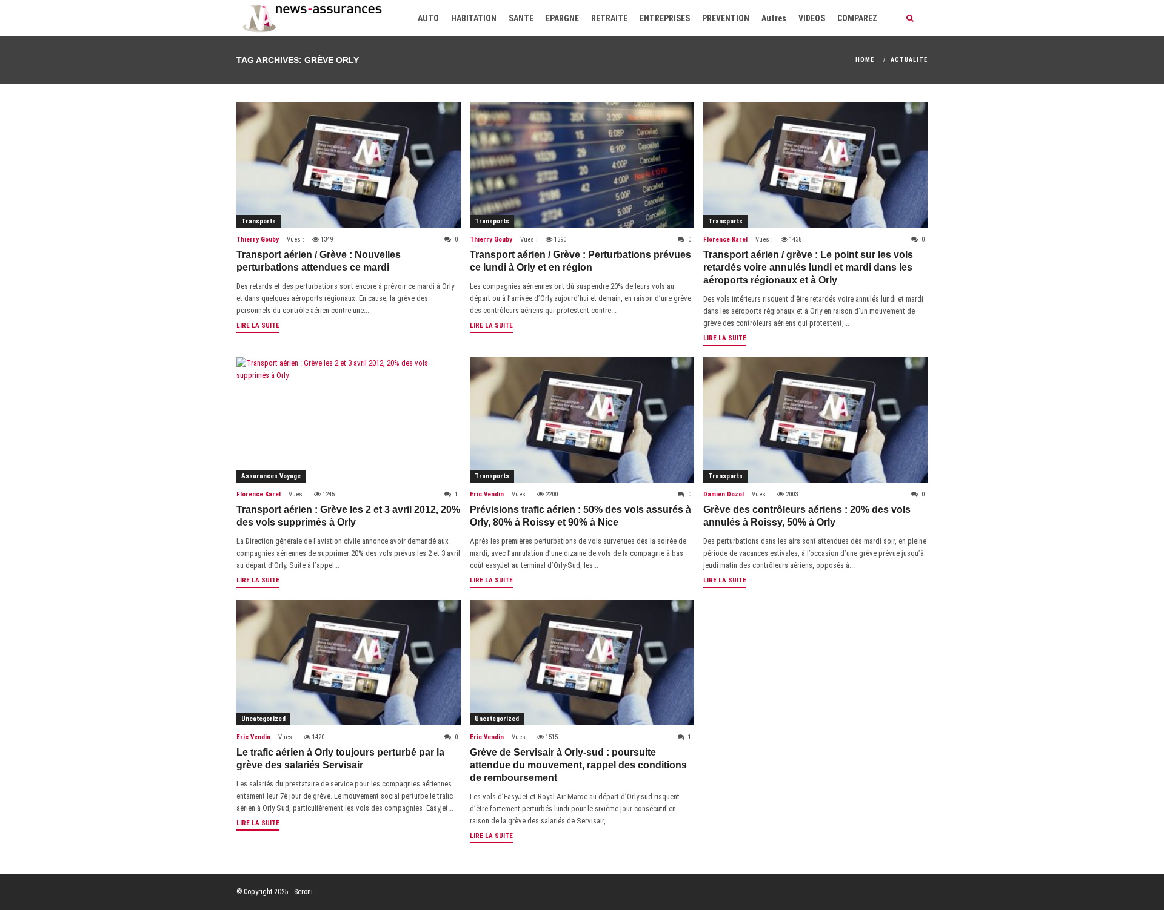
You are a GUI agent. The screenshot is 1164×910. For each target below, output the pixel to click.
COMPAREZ (857, 18)
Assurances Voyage (271, 476)
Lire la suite (257, 325)
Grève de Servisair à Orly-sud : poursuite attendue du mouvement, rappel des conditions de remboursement (578, 765)
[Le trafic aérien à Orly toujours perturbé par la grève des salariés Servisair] (348, 662)
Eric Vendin (487, 494)
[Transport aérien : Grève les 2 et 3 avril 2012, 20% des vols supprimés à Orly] (348, 420)
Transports (258, 221)
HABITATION (474, 18)
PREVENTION (725, 18)
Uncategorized (263, 719)
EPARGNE (562, 18)
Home (864, 59)
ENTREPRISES (665, 18)
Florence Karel (725, 239)
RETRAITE (609, 18)
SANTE (521, 18)
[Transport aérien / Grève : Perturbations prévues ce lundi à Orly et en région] (582, 165)
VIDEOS (811, 18)
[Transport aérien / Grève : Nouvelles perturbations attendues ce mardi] (348, 165)
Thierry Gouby (257, 239)
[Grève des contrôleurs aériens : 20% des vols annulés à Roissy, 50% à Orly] (815, 420)
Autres (773, 18)
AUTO (428, 18)
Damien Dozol (723, 494)
